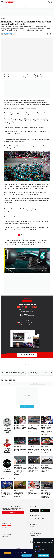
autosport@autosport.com (36, 531)
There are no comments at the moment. (27, 384)
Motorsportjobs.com (6, 529)
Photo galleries (38, 6)
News (10, 6)
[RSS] (43, 518)
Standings (23, 6)
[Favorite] (47, 34)
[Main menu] (2, 2)
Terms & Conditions (19, 546)
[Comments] (51, 34)
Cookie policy (28, 546)
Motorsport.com (5, 532)
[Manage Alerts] (28, 364)
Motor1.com (4, 527)
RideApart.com (5, 536)
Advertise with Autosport (35, 533)
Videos (45, 6)
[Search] (49, 2)
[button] (27, 261)
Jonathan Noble (8, 33)
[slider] (27, 268)
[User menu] (51, 2)
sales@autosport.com (35, 537)
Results (30, 6)
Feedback (32, 526)
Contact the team (34, 535)
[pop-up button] (45, 271)
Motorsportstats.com (7, 534)
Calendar (16, 6)
